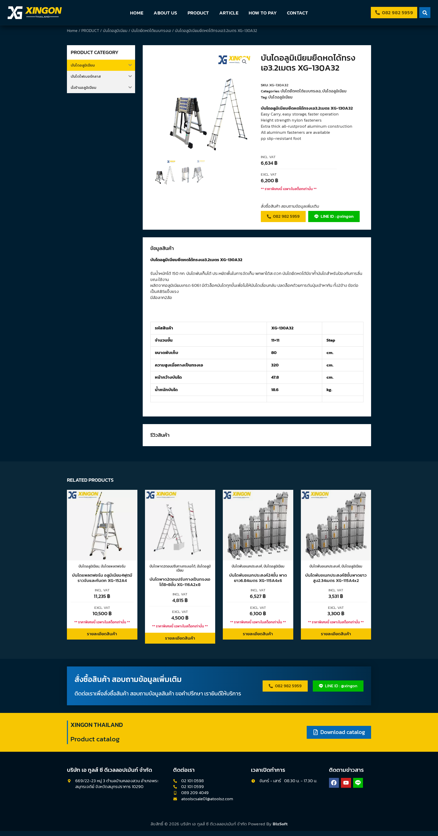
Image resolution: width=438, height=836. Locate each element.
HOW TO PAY (263, 12)
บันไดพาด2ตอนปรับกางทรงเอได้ (172, 566)
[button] (244, 61)
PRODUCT (198, 12)
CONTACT (297, 12)
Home (72, 31)
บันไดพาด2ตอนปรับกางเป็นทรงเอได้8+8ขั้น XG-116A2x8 (180, 582)
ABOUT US (165, 12)
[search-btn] (424, 12)
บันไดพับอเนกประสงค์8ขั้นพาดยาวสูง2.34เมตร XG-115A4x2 (336, 577)
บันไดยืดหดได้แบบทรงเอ (151, 31)
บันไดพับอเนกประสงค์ (247, 566)
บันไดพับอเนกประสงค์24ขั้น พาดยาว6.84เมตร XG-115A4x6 (258, 577)
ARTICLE (229, 12)
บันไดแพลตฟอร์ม (113, 566)
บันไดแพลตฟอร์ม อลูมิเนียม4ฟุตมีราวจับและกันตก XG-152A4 (102, 577)
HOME (136, 12)
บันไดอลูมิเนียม (115, 31)
